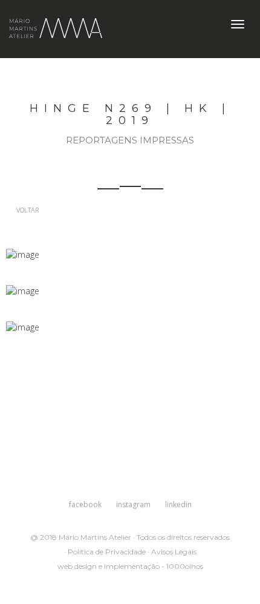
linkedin (178, 504)
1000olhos (184, 566)
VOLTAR (27, 209)
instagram (133, 504)
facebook (85, 504)
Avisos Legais (174, 551)
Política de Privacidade (107, 551)
